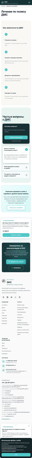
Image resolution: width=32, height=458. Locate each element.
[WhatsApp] (15, 297)
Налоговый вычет (6, 351)
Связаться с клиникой (16, 207)
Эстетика (19, 314)
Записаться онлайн (17, 262)
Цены (3, 343)
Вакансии (4, 323)
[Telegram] (3, 297)
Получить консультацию (16, 137)
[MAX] (19, 297)
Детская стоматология (23, 329)
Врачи (3, 307)
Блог (3, 313)
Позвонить (17, 268)
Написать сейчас (16, 235)
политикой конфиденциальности (9, 448)
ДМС (3, 345)
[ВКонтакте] (7, 297)
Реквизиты (5, 353)
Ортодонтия (20, 317)
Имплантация (20, 305)
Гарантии (4, 318)
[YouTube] (11, 297)
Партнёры (4, 320)
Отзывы (4, 310)
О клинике (4, 305)
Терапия (19, 320)
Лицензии (4, 315)
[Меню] (29, 2)
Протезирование (21, 312)
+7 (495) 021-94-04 (16, 141)
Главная (3, 6)
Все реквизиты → (6, 419)
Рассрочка (4, 348)
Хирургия (19, 327)
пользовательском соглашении (9, 451)
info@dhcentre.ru (11, 365)
